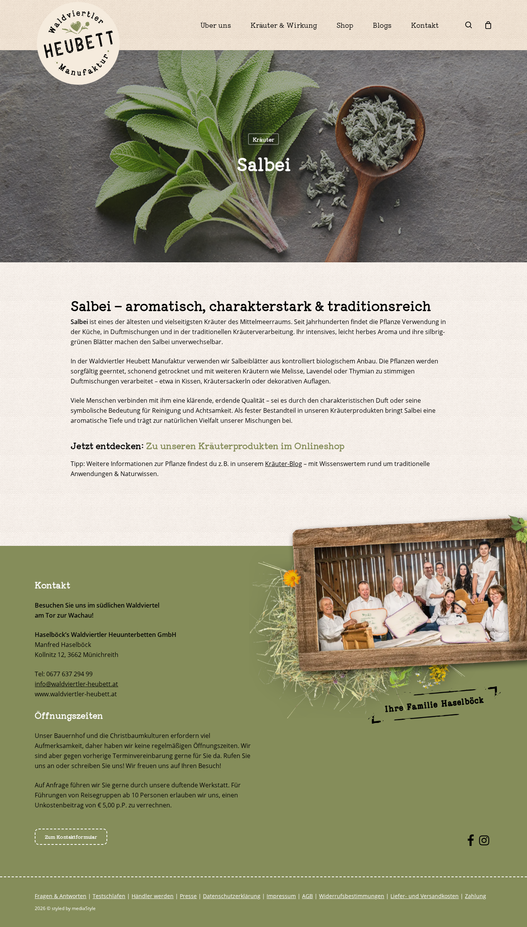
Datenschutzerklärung (231, 896)
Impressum (281, 896)
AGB (307, 896)
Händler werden (153, 896)
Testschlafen (109, 896)
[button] (71, 837)
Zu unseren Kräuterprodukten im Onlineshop (245, 445)
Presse (188, 896)
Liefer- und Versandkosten (424, 896)
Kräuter (263, 139)
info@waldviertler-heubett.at (76, 684)
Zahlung (475, 896)
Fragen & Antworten (60, 896)
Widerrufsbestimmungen (351, 896)
